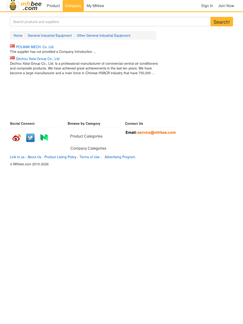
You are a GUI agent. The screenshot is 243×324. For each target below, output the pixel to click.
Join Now (226, 5)
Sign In (207, 5)
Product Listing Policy (60, 156)
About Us (34, 156)
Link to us (17, 156)
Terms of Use (89, 156)
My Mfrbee (95, 5)
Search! (222, 21)
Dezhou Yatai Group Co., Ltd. (38, 58)
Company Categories (88, 148)
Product (53, 5)
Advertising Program (119, 156)
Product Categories (86, 136)
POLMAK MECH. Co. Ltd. (35, 46)
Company (73, 5)
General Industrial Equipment (50, 35)
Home (18, 35)
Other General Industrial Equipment (103, 35)
